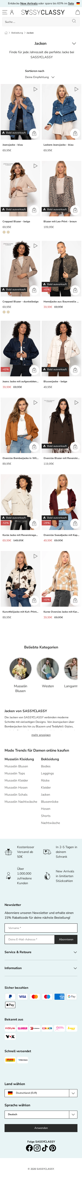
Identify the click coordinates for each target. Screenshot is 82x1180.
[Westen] (47, 668)
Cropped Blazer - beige (16, 221)
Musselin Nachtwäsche (21, 802)
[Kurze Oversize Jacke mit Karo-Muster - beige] (61, 579)
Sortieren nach (34, 71)
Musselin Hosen (16, 787)
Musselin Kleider (16, 780)
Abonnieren (66, 939)
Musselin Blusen (20, 688)
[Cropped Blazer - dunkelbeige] (20, 268)
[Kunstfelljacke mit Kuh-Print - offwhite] (20, 579)
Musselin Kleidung (19, 759)
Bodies (46, 766)
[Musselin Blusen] (20, 668)
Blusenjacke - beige (55, 381)
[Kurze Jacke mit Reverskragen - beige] (20, 502)
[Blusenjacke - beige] (61, 348)
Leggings (47, 773)
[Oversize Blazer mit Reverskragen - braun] (61, 425)
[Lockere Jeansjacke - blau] (61, 112)
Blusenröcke (49, 802)
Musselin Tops (15, 773)
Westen (48, 686)
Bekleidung (17, 32)
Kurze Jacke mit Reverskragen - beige (21, 535)
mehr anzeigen (41, 735)
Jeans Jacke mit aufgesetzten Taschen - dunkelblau (21, 381)
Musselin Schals (16, 794)
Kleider (46, 787)
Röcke (45, 780)
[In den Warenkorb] (34, 133)
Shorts (46, 816)
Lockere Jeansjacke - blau (59, 145)
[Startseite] (6, 32)
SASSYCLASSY (45, 1169)
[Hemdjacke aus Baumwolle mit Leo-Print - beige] (61, 268)
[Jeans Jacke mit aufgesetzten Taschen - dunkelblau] (20, 348)
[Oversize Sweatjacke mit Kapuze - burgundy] (61, 502)
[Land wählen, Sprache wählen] (78, 3)
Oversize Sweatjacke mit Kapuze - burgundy (62, 535)
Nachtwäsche (50, 823)
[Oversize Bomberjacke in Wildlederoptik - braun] (20, 425)
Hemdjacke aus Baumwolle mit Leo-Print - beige (62, 301)
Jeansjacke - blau (13, 145)
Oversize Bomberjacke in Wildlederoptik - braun (21, 458)
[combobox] (41, 21)
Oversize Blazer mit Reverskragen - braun (62, 458)
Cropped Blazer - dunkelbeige (20, 301)
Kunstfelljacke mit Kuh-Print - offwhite (21, 612)
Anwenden (41, 1128)
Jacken (30, 32)
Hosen (45, 809)
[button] (78, 12)
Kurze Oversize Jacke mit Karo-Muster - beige (62, 612)
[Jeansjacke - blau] (20, 112)
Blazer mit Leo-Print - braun (60, 221)
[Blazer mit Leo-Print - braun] (61, 189)
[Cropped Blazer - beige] (20, 189)
